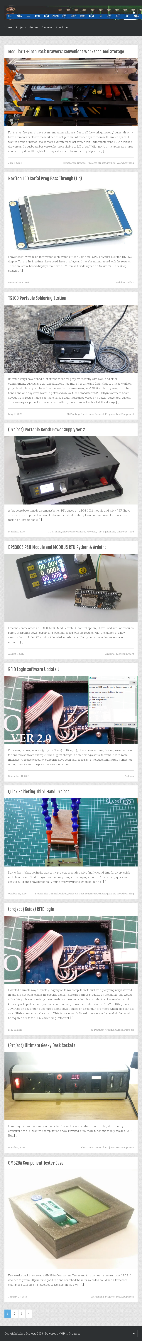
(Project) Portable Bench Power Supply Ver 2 (46, 430)
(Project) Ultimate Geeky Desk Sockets (41, 1045)
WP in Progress (70, 1333)
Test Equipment (125, 414)
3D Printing (73, 414)
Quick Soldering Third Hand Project (38, 791)
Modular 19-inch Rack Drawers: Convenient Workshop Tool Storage (66, 51)
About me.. (62, 27)
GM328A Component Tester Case (35, 1163)
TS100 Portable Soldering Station (37, 298)
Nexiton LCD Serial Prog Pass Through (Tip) (45, 178)
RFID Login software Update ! (33, 669)
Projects (21, 27)
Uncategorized (107, 163)
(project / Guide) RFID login (31, 909)
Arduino (120, 282)
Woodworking (125, 163)
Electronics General (74, 163)
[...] (102, 151)
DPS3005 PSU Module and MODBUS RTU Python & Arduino (57, 547)
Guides (33, 27)
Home (8, 27)
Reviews (47, 27)
